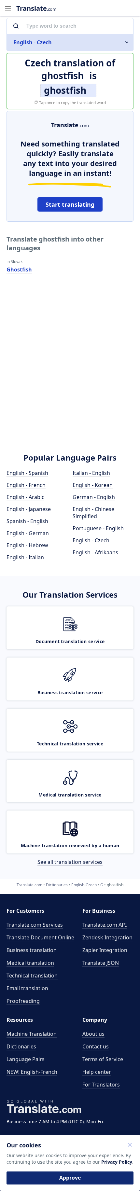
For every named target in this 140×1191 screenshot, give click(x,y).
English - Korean (93, 485)
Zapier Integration (104, 950)
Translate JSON (100, 962)
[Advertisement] (70, 369)
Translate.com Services (35, 924)
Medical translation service (69, 795)
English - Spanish (27, 473)
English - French (26, 485)
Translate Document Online (40, 937)
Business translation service (70, 692)
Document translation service (70, 641)
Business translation (32, 950)
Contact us (95, 1046)
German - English (94, 497)
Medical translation (30, 962)
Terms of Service (102, 1059)
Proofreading (23, 1000)
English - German (28, 533)
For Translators (101, 1084)
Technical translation (32, 975)
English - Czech (91, 540)
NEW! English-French (32, 1071)
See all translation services (70, 862)
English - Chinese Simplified (93, 512)
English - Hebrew (27, 545)
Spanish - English (27, 521)
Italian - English (91, 473)
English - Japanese (29, 509)
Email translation (27, 988)
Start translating (70, 204)
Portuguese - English (98, 528)
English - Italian (25, 557)
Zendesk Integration (107, 937)
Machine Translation (32, 1033)
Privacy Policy (116, 1162)
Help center (96, 1071)
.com (36, 8)
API (104, 924)
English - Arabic (25, 497)
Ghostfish (19, 269)
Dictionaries (21, 1046)
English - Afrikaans (95, 552)
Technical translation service (70, 744)
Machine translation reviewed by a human (70, 845)
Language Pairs (26, 1059)
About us (93, 1033)
